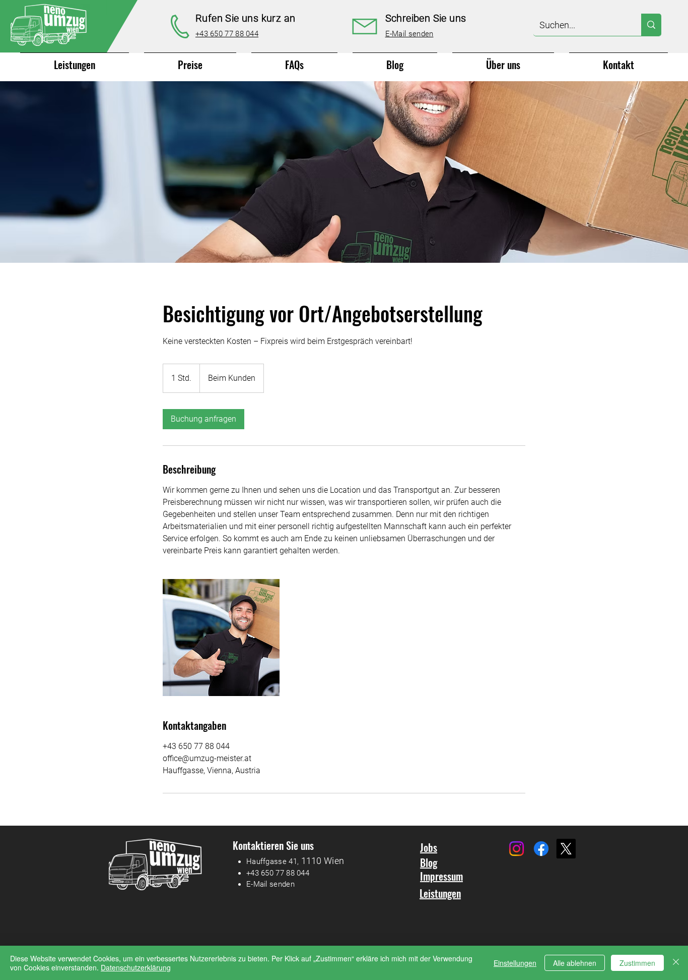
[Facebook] (541, 848)
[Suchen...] (651, 25)
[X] (566, 848)
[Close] (676, 963)
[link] (203, 419)
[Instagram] (516, 848)
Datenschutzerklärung (136, 967)
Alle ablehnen (574, 963)
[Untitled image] (221, 637)
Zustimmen (637, 963)
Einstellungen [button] (515, 963)
